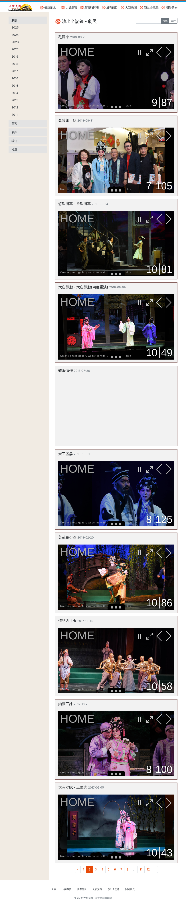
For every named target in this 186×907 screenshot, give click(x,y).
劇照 (14, 20)
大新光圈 (131, 7)
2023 (15, 42)
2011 (14, 114)
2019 (14, 56)
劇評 (14, 132)
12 (148, 869)
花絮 (14, 123)
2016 (14, 78)
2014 (14, 93)
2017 (14, 71)
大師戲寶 (71, 7)
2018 (14, 64)
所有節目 (112, 7)
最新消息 (50, 7)
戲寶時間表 (91, 7)
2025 (15, 27)
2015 (14, 85)
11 (141, 869)
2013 (14, 100)
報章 (14, 149)
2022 (15, 49)
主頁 (53, 889)
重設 (173, 20)
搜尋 (165, 20)
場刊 (14, 141)
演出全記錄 (151, 7)
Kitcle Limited (142, 902)
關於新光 (171, 7)
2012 (14, 107)
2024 (15, 35)
